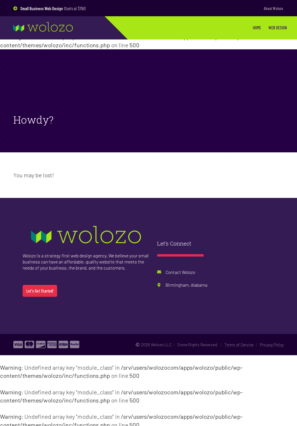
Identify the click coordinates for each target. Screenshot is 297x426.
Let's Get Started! (39, 292)
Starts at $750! (53, 8)
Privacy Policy (272, 345)
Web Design (278, 27)
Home (257, 27)
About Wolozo (273, 8)
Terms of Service (238, 345)
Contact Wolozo (180, 273)
